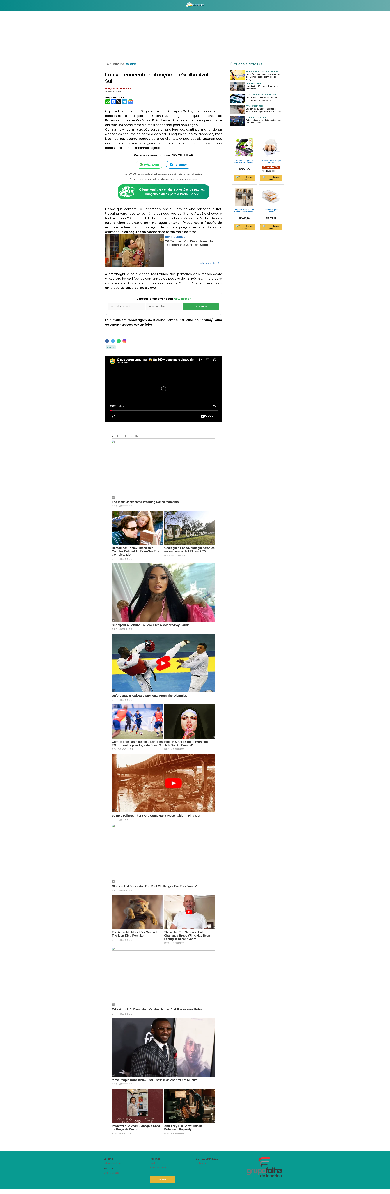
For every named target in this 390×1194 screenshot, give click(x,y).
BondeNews (118, 64)
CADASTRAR (200, 306)
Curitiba (110, 347)
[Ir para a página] (195, 5)
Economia (131, 64)
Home (108, 64)
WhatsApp (151, 164)
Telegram (181, 164)
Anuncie (162, 1179)
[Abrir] (101, 5)
